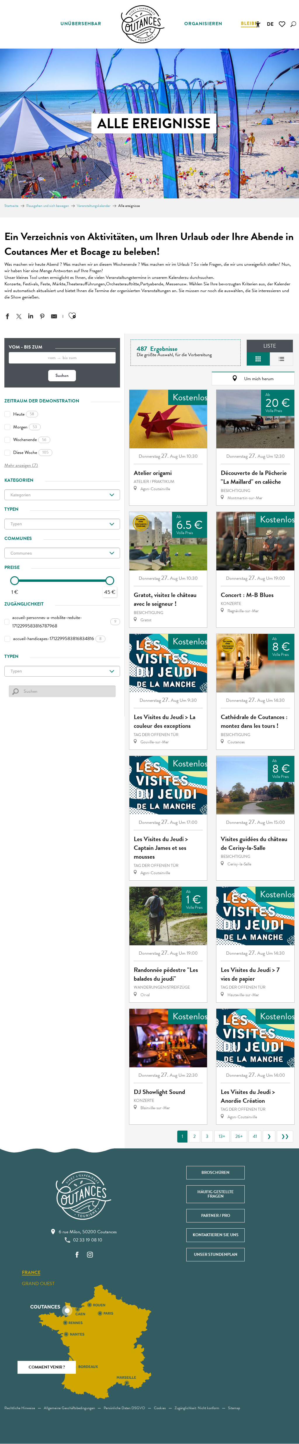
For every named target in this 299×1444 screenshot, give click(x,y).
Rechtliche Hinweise (19, 1408)
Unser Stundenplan (215, 1254)
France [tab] (31, 1272)
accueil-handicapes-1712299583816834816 (57, 638)
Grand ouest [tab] (38, 1283)
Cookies (160, 1408)
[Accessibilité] (258, 24)
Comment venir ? (47, 1367)
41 (255, 1136)
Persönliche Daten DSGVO (124, 1408)
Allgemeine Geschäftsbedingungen (69, 1408)
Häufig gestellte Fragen (215, 1194)
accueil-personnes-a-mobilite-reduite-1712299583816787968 (64, 622)
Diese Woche (30, 452)
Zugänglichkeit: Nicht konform (197, 1408)
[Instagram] (90, 1255)
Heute (23, 414)
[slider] (14, 580)
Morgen (25, 427)
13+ (222, 1136)
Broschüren (215, 1172)
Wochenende (29, 439)
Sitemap (234, 1408)
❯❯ (285, 1136)
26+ (239, 1136)
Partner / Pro (215, 1216)
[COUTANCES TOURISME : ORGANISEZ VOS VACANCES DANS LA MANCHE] (143, 24)
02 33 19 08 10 (87, 1240)
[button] (293, 24)
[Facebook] (77, 1255)
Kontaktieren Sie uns (216, 1235)
